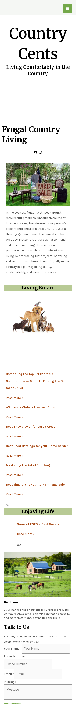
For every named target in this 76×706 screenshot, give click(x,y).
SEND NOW (12, 704)
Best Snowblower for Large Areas (30, 426)
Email (9, 674)
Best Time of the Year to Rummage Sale (35, 484)
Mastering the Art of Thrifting (28, 465)
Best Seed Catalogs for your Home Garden (37, 446)
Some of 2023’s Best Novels (38, 524)
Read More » (14, 398)
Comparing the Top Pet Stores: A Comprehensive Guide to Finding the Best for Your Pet (37, 381)
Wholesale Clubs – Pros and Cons (30, 407)
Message (10, 682)
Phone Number (14, 656)
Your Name (13, 648)
